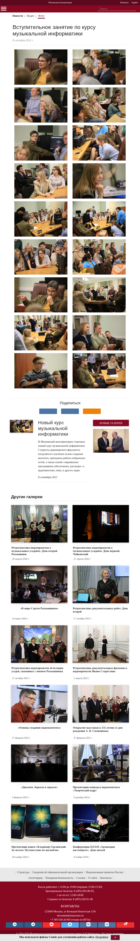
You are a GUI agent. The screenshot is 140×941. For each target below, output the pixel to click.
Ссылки (80, 877)
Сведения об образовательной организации (57, 872)
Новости (17, 15)
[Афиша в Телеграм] (125, 925)
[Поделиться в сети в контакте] (48, 411)
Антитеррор (35, 877)
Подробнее (101, 937)
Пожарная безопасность (59, 877)
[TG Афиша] (33, 925)
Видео (30, 15)
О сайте (92, 877)
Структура (23, 872)
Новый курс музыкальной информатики (53, 428)
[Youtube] (51, 925)
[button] (95, 441)
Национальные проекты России (104, 872)
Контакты (106, 877)
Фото (41, 15)
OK (115, 937)
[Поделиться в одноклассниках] (92, 411)
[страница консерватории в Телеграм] (15, 925)
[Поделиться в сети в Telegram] (70, 411)
